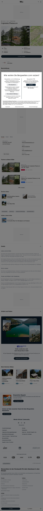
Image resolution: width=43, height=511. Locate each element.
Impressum (7, 106)
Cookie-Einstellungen (33, 106)
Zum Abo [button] (31, 84)
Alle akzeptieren (12, 84)
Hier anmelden (31, 87)
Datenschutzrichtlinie (19, 106)
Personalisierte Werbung (12, 93)
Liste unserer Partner (7, 104)
